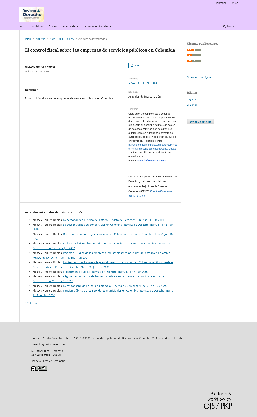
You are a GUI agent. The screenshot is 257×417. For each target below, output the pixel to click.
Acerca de (69, 26)
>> (35, 303)
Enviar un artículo (200, 121)
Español (192, 104)
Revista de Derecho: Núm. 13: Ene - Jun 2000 (120, 271)
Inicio (22, 26)
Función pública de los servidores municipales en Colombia (101, 290)
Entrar (234, 3)
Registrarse (220, 3)
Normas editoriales (96, 26)
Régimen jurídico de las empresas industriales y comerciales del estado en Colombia (117, 253)
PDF (136, 65)
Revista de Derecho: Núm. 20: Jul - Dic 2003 (82, 267)
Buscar (230, 26)
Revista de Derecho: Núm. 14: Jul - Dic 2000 (137, 220)
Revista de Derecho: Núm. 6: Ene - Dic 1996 (140, 286)
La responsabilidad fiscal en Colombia (87, 286)
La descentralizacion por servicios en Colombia (93, 224)
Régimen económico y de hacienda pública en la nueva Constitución (106, 276)
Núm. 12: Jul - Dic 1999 (62, 38)
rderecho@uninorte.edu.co (151, 160)
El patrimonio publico (77, 271)
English (191, 99)
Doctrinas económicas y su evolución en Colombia (95, 234)
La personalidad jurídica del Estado (85, 220)
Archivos (37, 26)
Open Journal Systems (201, 77)
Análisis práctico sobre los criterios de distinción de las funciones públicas (110, 243)
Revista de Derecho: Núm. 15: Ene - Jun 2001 (61, 257)
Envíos (53, 26)
